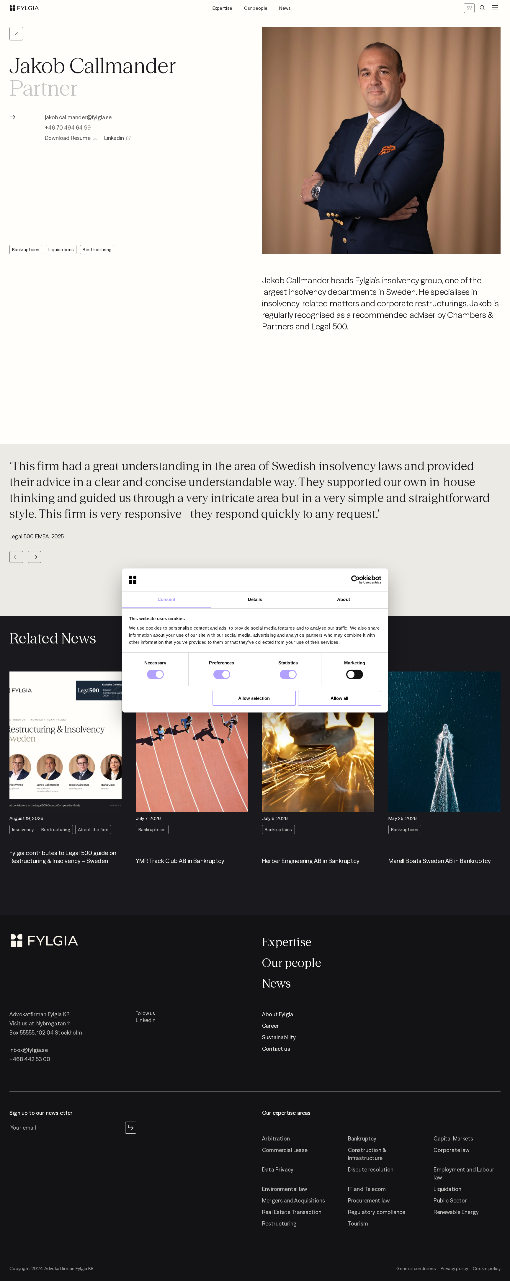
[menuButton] (495, 8)
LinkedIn (146, 1020)
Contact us (276, 1048)
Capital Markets (453, 1138)
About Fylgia (277, 1014)
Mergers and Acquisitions (293, 1200)
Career (270, 1025)
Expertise (222, 8)
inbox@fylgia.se (28, 1050)
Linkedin (114, 138)
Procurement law (369, 1200)
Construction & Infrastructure (367, 1154)
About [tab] (343, 599)
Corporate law (451, 1150)
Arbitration (276, 1138)
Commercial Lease (285, 1150)
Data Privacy (277, 1169)
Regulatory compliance (377, 1212)
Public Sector (450, 1200)
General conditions (416, 1268)
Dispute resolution (370, 1169)
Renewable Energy (456, 1212)
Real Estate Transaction (291, 1212)
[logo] (24, 8)
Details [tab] (255, 599)
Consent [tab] (166, 599)
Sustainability (279, 1037)
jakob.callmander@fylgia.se (78, 117)
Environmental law (284, 1189)
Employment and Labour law (464, 1173)
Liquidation (447, 1189)
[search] (482, 8)
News (285, 8)
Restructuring (279, 1223)
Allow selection (254, 698)
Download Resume (68, 138)
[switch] (221, 674)
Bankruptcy (362, 1138)
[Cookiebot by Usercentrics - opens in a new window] (355, 579)
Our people (255, 8)
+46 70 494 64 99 (68, 127)
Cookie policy (487, 1268)
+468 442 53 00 (29, 1059)
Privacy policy (454, 1268)
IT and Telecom (367, 1189)
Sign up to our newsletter (41, 1113)
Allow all (339, 698)
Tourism (358, 1223)
